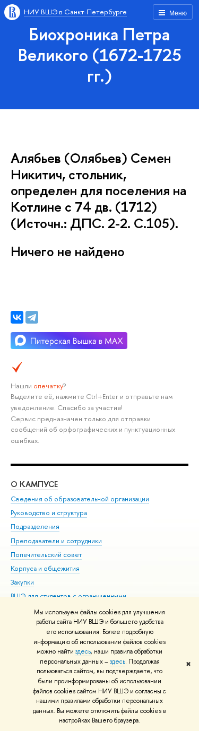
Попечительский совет (46, 554)
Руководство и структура (49, 512)
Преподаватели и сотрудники (56, 540)
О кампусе (34, 484)
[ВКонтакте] (17, 317)
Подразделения (35, 526)
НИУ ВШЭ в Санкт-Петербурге (75, 11)
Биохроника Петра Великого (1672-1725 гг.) (99, 54)
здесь (83, 651)
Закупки (22, 582)
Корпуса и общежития (45, 568)
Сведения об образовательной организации (80, 498)
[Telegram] (31, 317)
